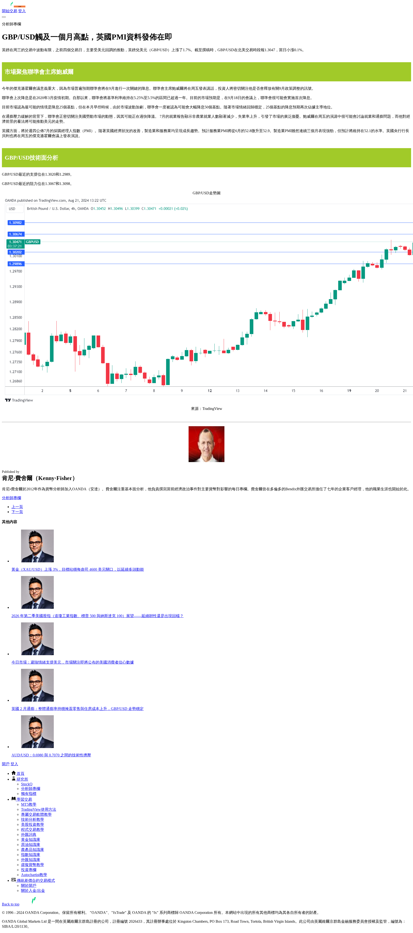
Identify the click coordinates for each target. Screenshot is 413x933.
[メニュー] (4, 17)
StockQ (27, 784)
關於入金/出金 (33, 890)
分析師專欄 (11, 498)
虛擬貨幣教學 (32, 865)
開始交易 (9, 11)
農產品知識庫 (32, 850)
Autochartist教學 (34, 875)
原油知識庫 (30, 845)
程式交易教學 (32, 829)
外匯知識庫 (30, 860)
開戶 (6, 764)
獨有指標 (28, 794)
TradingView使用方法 (38, 809)
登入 (22, 11)
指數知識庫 (30, 855)
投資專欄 (28, 870)
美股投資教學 (32, 824)
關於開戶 (28, 885)
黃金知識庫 (30, 840)
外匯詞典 (28, 834)
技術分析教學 (32, 819)
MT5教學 (28, 804)
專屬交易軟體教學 (36, 814)
